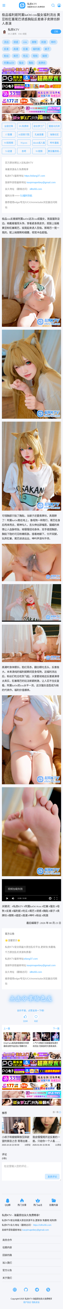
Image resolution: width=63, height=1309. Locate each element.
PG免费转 (24, 126)
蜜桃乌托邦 (54, 126)
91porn (24, 143)
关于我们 (7, 1277)
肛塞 (25, 49)
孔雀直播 (39, 134)
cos (25, 42)
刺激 (43, 42)
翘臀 (34, 42)
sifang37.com (31, 958)
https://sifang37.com (34, 175)
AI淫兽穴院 (23, 134)
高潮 (15, 49)
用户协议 (27, 1302)
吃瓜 (25, 56)
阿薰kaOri (9, 62)
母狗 (35, 56)
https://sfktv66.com (42, 1225)
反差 (6, 49)
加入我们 (7, 1262)
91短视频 (8, 143)
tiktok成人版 (39, 143)
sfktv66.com (36, 189)
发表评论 (52, 1176)
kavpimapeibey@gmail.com (41, 182)
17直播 (8, 134)
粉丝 (6, 56)
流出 (6, 42)
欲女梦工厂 (39, 126)
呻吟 (53, 42)
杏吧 (24, 151)
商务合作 (7, 1240)
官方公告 (7, 1270)
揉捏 (44, 56)
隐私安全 (36, 1302)
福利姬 (36, 49)
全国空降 (8, 126)
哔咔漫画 (54, 143)
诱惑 (15, 42)
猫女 (21, 62)
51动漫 (8, 151)
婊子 (47, 49)
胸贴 (31, 62)
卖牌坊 (41, 62)
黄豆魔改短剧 (54, 151)
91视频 (39, 151)
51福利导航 (26, 195)
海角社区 (54, 134)
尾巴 (15, 56)
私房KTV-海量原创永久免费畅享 (38, 1299)
